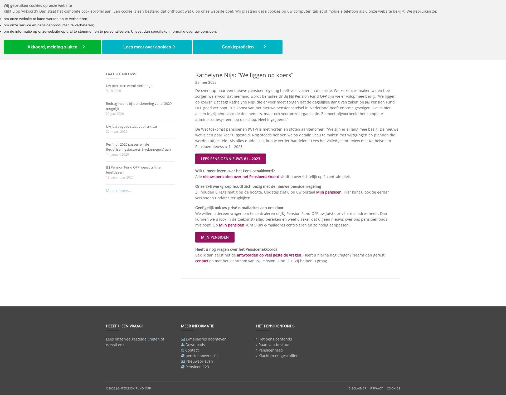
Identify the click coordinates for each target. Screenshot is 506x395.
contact (201, 260)
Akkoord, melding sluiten (52, 47)
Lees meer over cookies (147, 47)
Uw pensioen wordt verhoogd (129, 85)
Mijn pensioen (329, 192)
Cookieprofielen (238, 47)
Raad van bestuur (274, 344)
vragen (154, 339)
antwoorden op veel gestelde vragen (269, 255)
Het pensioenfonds (275, 339)
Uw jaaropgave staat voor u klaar (131, 126)
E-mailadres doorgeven (206, 339)
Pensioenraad (271, 350)
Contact (192, 350)
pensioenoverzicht (202, 355)
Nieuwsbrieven (199, 361)
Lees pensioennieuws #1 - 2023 (230, 158)
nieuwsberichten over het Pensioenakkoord (241, 176)
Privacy (376, 388)
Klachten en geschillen (279, 355)
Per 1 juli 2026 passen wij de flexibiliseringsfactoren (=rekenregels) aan (138, 147)
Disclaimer (357, 388)
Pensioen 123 (197, 366)
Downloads (195, 344)
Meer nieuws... (119, 190)
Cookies (393, 388)
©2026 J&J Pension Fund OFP (128, 388)
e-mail (111, 344)
